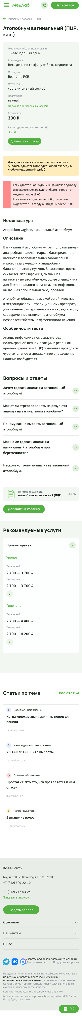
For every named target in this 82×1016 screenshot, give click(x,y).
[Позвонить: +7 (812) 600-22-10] (44, 5)
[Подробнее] (9, 593)
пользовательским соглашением (22, 980)
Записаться (65, 5)
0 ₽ (72, 1009)
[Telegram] (6, 964)
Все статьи (69, 693)
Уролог (11, 557)
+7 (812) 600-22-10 (17, 882)
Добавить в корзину (24, 509)
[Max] (23, 964)
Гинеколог (14, 605)
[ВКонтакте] (15, 964)
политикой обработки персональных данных (30, 977)
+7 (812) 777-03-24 (17, 892)
